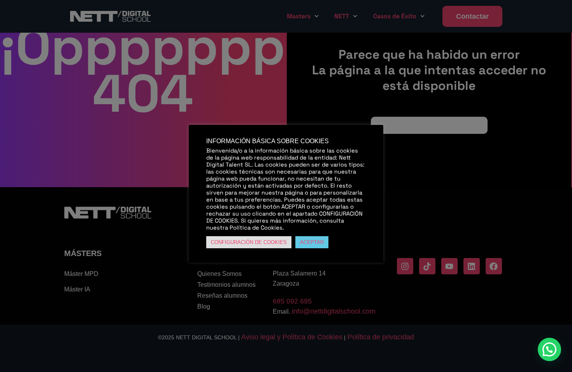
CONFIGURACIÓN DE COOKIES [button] (249, 242)
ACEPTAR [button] (312, 242)
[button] (549, 349)
